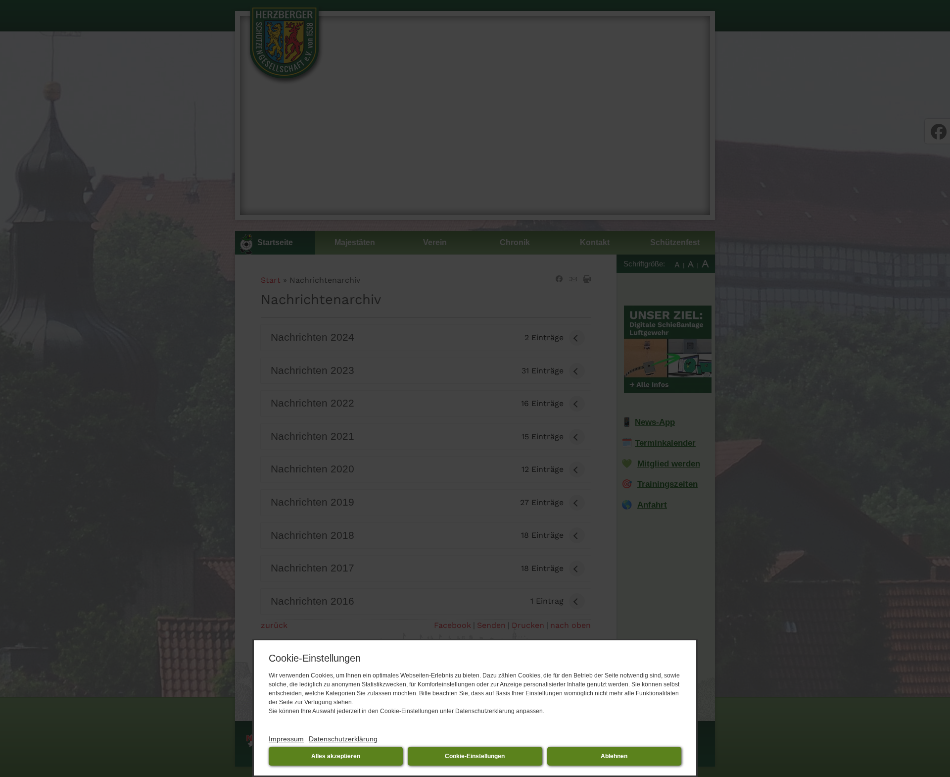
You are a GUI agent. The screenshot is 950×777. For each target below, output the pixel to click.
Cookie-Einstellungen (475, 756)
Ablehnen (614, 756)
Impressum (286, 739)
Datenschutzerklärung (343, 739)
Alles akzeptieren (335, 756)
